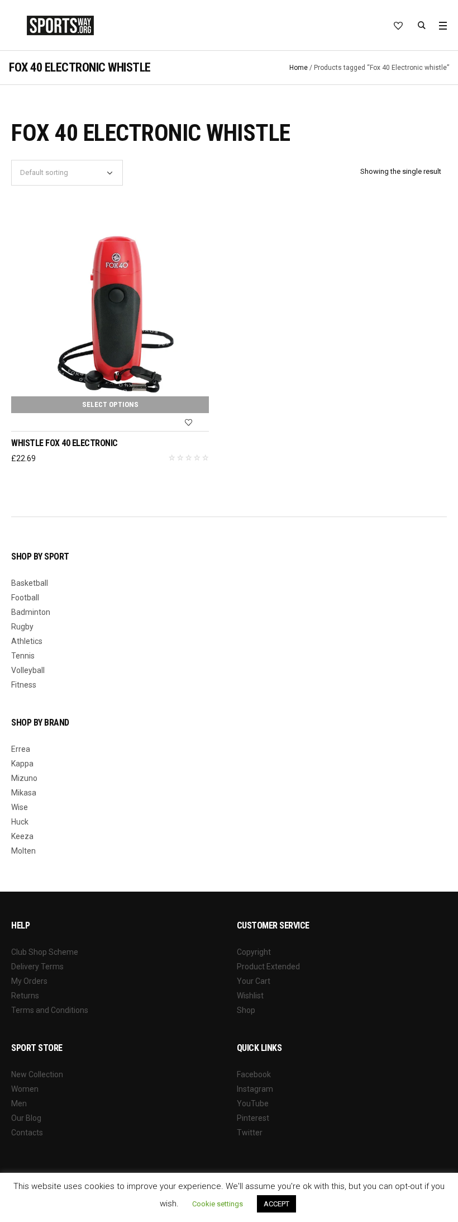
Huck (19, 821)
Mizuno (24, 778)
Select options (110, 404)
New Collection (37, 1074)
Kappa (22, 763)
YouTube (253, 1103)
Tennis (23, 655)
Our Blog (26, 1118)
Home (298, 68)
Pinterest (253, 1118)
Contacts (27, 1132)
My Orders (29, 981)
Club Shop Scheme (44, 952)
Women (25, 1088)
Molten (23, 850)
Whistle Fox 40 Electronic (64, 443)
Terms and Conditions (49, 1010)
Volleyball (28, 670)
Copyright (254, 952)
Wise (19, 807)
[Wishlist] (188, 422)
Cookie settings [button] (217, 1204)
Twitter (250, 1132)
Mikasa (23, 792)
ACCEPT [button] (276, 1204)
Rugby (22, 626)
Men (19, 1103)
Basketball (29, 583)
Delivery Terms (37, 966)
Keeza (22, 836)
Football (25, 597)
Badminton (30, 612)
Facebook (254, 1074)
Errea (20, 749)
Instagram (255, 1088)
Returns (25, 995)
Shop (246, 1010)
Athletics (26, 641)
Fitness (23, 684)
